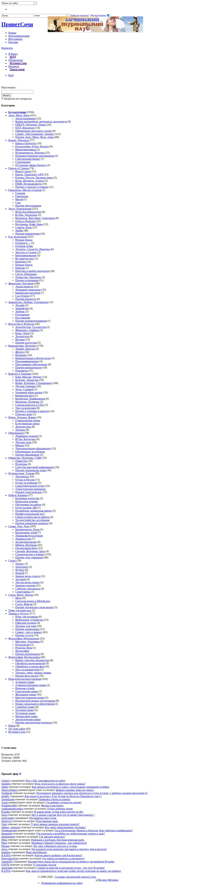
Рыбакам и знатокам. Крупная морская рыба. (57, 839)
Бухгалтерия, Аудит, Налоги (32, 146)
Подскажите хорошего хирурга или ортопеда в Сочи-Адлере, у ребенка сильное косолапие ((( (92, 793)
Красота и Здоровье (20, 373)
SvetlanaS (6, 793)
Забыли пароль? (79, 15)
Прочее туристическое (28, 492)
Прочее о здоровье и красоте (32, 411)
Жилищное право (25, 694)
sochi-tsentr (7, 818)
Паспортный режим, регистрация (35, 700)
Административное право (30, 685)
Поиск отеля (17, 69)
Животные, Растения (20, 283)
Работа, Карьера (17, 495)
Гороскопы (21, 196)
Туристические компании (30, 488)
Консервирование (25, 255)
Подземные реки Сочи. (43, 818)
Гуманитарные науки (27, 420)
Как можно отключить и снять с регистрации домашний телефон (70, 786)
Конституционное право (29, 697)
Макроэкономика (25, 149)
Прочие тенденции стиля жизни (34, 607)
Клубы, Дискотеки (26, 214)
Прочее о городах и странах (31, 186)
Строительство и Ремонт (30, 554)
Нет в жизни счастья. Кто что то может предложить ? (63, 814)
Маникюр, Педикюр (27, 401)
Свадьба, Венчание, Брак (30, 551)
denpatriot (6, 833)
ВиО (11, 75)
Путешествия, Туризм (21, 473)
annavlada (6, 867)
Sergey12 (6, 821)
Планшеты (21, 370)
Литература (22, 336)
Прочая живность (25, 299)
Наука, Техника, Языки (22, 417)
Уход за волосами (25, 408)
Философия (22, 650)
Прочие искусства (26, 342)
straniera (6, 783)
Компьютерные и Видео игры (33, 358)
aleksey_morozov (11, 827)
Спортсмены (22, 591)
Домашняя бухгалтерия (29, 535)
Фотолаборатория (18, 35)
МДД (13, 57)
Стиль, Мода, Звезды (20, 594)
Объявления (15, 60)
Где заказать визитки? (52, 836)
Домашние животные (28, 289)
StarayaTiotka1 (9, 790)
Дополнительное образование (33, 448)
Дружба (19, 305)
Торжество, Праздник (28, 277)
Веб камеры (15, 39)
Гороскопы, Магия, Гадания (24, 190)
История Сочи (18, 63)
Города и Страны (18, 168)
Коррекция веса (24, 395)
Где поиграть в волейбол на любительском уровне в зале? (70, 833)
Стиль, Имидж (24, 604)
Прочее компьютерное (28, 367)
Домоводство (23, 538)
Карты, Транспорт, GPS (29, 174)
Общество (21, 460)
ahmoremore (8, 836)
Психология (22, 644)
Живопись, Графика (27, 330)
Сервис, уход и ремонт (28, 632)
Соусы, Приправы (26, 274)
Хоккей (19, 573)
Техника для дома (25, 626)
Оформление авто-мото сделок (33, 130)
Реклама (13, 42)
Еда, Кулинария (17, 236)
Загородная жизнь (26, 541)
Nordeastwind (9, 830)
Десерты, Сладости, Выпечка (32, 249)
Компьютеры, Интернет (22, 345)
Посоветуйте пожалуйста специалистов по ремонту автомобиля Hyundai (71, 861)
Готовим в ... (22, 243)
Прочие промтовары (27, 629)
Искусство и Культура (21, 323)
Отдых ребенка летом (60, 808)
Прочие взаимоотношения (30, 320)
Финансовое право (26, 716)
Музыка (20, 339)
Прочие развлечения (27, 233)
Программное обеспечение (31, 364)
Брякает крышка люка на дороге (75, 790)
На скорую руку (24, 258)
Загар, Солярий (24, 389)
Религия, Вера (23, 647)
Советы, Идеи (23, 227)
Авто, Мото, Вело (18, 115)
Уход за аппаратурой (27, 669)
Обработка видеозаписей (30, 663)
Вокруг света (23, 171)
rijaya (4, 814)
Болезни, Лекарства (27, 380)
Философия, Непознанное (23, 638)
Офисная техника (25, 622)
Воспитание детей (26, 532)
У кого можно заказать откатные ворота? (55, 824)
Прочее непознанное (27, 654)
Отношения (22, 314)
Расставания (22, 317)
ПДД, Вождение (25, 127)
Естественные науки (27, 423)
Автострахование (25, 118)
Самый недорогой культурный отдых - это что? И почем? (71, 867)
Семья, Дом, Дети (18, 526)
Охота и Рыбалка (25, 221)
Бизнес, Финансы (18, 140)
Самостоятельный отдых (30, 485)
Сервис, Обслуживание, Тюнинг (34, 134)
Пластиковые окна (47, 821)
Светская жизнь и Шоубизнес (32, 601)
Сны (18, 202)
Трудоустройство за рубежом (32, 520)
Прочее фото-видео (26, 675)
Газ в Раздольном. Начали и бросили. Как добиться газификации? (94, 830)
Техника (20, 429)
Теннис (19, 563)
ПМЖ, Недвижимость (28, 183)
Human (5, 846)
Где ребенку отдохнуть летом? (64, 802)
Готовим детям (24, 246)
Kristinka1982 (9, 805)
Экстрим (20, 579)
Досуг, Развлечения (19, 208)
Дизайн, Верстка (25, 348)
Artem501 (6, 861)
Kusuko (5, 811)
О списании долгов (44, 864)
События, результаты (27, 588)
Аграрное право (24, 682)
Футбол (19, 569)
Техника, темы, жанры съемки (33, 672)
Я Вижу (13, 53)
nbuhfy (5, 796)
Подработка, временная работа (33, 510)
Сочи (17, 24)
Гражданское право (26, 691)
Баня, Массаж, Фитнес (28, 376)
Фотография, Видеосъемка (24, 657)
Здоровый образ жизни (28, 392)
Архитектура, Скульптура (30, 327)
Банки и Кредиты (25, 143)
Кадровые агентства (27, 498)
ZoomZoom (8, 799)
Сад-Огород (22, 295)
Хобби (19, 230)
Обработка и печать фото (30, 666)
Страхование (23, 162)
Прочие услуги (24, 635)
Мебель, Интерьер (26, 545)
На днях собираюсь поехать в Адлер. (55, 846)
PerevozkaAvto (9, 858)
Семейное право (25, 706)
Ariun (4, 802)
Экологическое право (28, 719)
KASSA (6, 855)
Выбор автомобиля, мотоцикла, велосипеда (41, 121)
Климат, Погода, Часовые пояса (34, 177)
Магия (19, 199)
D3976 (5, 864)
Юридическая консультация (24, 678)
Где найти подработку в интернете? (63, 858)
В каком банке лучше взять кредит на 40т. (59, 811)
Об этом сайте (16, 728)
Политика (21, 464)
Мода (18, 597)
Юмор (12, 725)
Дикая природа (24, 286)
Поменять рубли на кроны (54, 799)
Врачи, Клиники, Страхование (33, 383)
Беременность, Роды (27, 529)
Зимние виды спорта (27, 576)
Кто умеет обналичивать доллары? (65, 827)
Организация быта (26, 548)
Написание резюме (26, 501)
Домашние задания (26, 436)
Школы (19, 445)
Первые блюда (23, 264)
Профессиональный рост (30, 513)
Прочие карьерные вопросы (31, 523)
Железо (19, 351)
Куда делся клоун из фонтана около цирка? (60, 783)
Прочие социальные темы (30, 470)
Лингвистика (23, 426)
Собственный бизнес (27, 158)
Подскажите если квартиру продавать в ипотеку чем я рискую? (69, 849)
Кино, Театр (22, 333)
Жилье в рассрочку (52, 805)
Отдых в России (25, 479)
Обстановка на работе (28, 504)
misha (4, 786)
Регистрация (98, 15)
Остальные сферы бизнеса (30, 165)
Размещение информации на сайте (61, 883)
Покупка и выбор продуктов (32, 271)
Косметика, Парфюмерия (30, 398)
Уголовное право (25, 713)
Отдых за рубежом (26, 482)
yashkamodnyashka (12, 808)
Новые (12, 32)
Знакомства (22, 308)
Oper (4, 824)
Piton (4, 839)
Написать (7, 48)
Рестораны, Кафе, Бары (29, 224)
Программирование (27, 361)
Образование (16, 432)
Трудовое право (24, 710)
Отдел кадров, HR (26, 507)
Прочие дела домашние (29, 557)
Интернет (21, 355)
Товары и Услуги (18, 613)
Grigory (5, 780)
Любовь (20, 311)
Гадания (20, 193)
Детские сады (23, 442)
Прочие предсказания (28, 205)
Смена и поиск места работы (32, 517)
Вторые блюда (23, 239)
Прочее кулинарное (27, 280)
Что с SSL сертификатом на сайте (45, 780)
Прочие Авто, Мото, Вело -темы (34, 137)
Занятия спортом (25, 585)
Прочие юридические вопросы (33, 722)
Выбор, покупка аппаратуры (32, 660)
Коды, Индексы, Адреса (29, 180)
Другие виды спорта (27, 582)
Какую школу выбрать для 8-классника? (58, 855)
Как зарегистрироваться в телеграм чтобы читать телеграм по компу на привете (73, 870)
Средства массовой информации (34, 467)
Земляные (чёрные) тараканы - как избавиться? (59, 842)
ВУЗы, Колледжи (25, 439)
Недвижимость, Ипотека (30, 152)
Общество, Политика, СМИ (24, 457)
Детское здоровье (25, 386)
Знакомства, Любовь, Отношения (28, 302)
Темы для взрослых (19, 610)
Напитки (20, 261)
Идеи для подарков (26, 616)
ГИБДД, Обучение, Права (30, 124)
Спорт (12, 560)
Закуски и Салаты (26, 252)
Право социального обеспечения (34, 703)
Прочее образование (27, 454)
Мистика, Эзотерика (27, 641)
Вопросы (13, 66)
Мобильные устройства (29, 619)
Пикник (20, 267)
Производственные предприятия (34, 155)
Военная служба (25, 688)
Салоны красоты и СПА (29, 404)
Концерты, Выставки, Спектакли (35, 218)
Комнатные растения (27, 292)
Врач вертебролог (36, 852)
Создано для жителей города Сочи (75, 876)
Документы (22, 476)
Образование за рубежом (30, 451)
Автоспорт (21, 566)
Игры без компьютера (28, 211)
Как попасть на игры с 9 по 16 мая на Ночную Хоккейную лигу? (63, 796)
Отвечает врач (23, 414)
